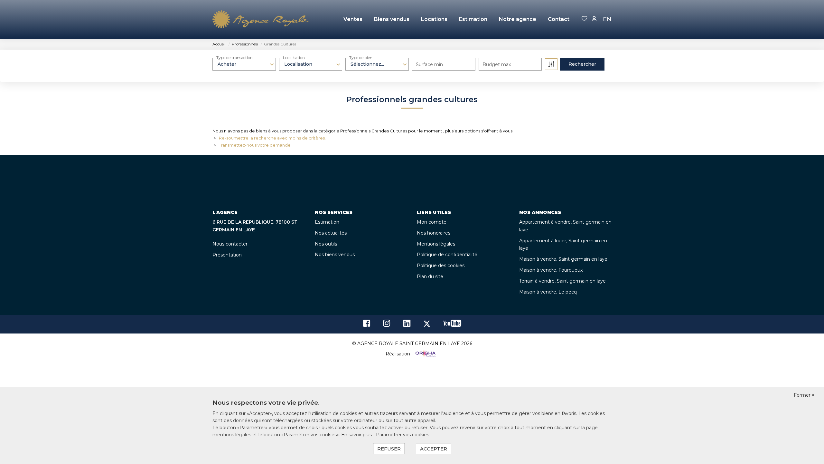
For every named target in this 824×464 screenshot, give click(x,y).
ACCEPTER (433, 449)
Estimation (473, 19)
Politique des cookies (440, 265)
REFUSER (389, 449)
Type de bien (360, 57)
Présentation (227, 255)
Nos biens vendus (335, 254)
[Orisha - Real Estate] (424, 354)
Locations (434, 19)
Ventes (352, 19)
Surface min (429, 64)
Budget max (496, 64)
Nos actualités (331, 233)
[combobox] (244, 64)
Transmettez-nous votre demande (255, 145)
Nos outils (326, 244)
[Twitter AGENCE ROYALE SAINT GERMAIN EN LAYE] (427, 325)
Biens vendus (391, 19)
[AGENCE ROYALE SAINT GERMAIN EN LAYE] (260, 19)
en (607, 19)
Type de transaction (234, 57)
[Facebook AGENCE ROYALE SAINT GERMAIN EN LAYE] (367, 325)
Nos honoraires (433, 233)
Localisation (294, 57)
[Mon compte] (594, 19)
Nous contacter (230, 244)
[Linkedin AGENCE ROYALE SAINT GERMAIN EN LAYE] (407, 325)
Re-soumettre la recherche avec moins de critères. (272, 137)
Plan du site (430, 276)
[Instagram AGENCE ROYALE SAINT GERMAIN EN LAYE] (387, 325)
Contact (558, 19)
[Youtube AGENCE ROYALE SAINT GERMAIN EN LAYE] (452, 325)
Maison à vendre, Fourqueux (551, 270)
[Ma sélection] (584, 19)
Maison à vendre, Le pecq (548, 292)
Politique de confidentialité (447, 254)
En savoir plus (357, 435)
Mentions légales (436, 244)
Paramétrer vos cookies (402, 435)
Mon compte (431, 222)
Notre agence (517, 19)
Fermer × (804, 395)
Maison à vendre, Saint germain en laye (563, 259)
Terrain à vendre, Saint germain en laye (562, 281)
